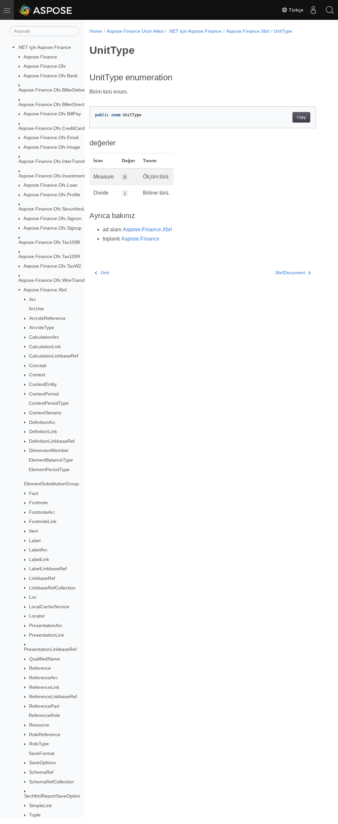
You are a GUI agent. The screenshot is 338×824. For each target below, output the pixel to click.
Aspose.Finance (40, 56)
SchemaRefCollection (51, 781)
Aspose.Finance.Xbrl (45, 289)
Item (33, 531)
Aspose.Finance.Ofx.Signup (52, 228)
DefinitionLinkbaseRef (52, 441)
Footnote (38, 502)
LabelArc (38, 549)
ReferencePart (44, 706)
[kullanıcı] (313, 10)
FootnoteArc (42, 512)
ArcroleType (41, 327)
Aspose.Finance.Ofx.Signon (52, 218)
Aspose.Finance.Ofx (44, 66)
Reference (40, 668)
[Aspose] (46, 10)
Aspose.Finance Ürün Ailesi (135, 31)
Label (35, 540)
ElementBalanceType (51, 460)
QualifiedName (44, 658)
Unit (105, 272)
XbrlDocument (290, 272)
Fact (33, 493)
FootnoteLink (42, 521)
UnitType (283, 31)
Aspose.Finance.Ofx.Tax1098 (49, 242)
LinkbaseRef (42, 578)
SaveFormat (41, 753)
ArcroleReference (47, 318)
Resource (39, 725)
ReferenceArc (43, 677)
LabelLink (39, 559)
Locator (37, 615)
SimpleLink (40, 805)
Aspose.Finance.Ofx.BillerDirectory (54, 104)
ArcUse (36, 308)
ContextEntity (43, 384)
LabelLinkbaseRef (48, 568)
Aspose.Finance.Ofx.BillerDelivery (53, 90)
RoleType (39, 743)
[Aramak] (329, 10)
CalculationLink (45, 346)
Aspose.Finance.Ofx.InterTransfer (53, 161)
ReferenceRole (44, 715)
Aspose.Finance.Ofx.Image (51, 147)
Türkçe (295, 10)
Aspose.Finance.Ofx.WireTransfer (53, 280)
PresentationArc (45, 625)
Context (37, 374)
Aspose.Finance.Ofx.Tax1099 (49, 256)
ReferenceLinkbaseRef (53, 696)
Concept (38, 365)
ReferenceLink (44, 687)
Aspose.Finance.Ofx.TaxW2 (52, 266)
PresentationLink (46, 635)
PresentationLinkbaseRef (50, 649)
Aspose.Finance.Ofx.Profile (51, 194)
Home (95, 31)
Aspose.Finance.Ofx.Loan (50, 185)
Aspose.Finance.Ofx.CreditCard (51, 128)
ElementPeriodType (49, 469)
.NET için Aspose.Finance (44, 47)
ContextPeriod (44, 393)
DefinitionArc (42, 422)
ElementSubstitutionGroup (51, 483)
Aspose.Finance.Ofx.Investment (51, 175)
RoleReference (44, 734)
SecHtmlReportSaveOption (52, 796)
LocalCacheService (49, 606)
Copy (301, 117)
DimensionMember (49, 450)
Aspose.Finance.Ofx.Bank (50, 75)
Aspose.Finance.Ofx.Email (51, 137)
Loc (33, 597)
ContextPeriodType (49, 403)
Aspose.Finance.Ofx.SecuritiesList (54, 208)
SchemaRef (41, 772)
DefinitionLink (43, 431)
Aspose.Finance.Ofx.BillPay (52, 113)
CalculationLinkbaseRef (53, 355)
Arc (32, 299)
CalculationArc (44, 337)
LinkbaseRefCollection (52, 587)
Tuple (35, 814)
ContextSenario (45, 412)
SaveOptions (42, 762)
